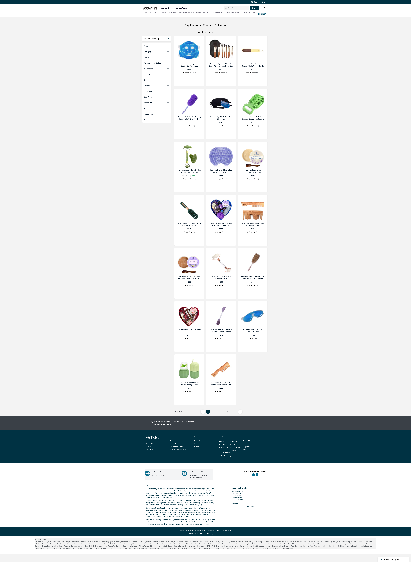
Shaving (221, 441)
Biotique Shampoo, (157, 546)
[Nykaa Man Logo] (150, 7)
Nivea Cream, (179, 542)
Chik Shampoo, (185, 548)
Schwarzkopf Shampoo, (255, 546)
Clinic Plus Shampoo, (260, 544)
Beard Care (233, 441)
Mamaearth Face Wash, (56, 542)
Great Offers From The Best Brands (158, 2)
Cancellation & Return (176, 447)
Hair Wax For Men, (126, 548)
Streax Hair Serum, (213, 542)
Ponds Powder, (47, 546)
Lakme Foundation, (236, 542)
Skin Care (148, 12)
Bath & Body (200, 12)
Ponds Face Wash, (190, 542)
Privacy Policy (226, 530)
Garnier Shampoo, (275, 548)
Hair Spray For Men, (223, 548)
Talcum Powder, (144, 546)
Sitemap (197, 447)
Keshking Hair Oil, (156, 548)
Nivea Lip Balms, (80, 544)
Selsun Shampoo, (180, 544)
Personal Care (223, 447)
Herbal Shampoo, (113, 548)
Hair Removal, (331, 544)
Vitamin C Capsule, (84, 546)
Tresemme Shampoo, (138, 542)
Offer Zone (197, 444)
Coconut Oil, (201, 542)
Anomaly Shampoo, (58, 548)
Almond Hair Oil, (284, 546)
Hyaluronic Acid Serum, (305, 544)
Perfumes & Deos (175, 12)
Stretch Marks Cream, (130, 546)
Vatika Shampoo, (71, 548)
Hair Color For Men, (295, 542)
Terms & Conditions (186, 530)
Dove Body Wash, (358, 546)
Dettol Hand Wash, (226, 546)
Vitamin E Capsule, (41, 542)
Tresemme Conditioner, (141, 548)
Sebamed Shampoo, (272, 546)
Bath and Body (247, 441)
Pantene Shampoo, (70, 546)
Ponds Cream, (270, 542)
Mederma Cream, (86, 542)
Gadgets (232, 457)
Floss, (293, 546)
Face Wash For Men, (53, 544)
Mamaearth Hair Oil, (44, 548)
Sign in (254, 8)
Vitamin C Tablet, (152, 542)
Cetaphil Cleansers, (67, 544)
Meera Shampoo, (197, 548)
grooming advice (180, 8)
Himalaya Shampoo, (240, 546)
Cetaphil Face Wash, (72, 542)
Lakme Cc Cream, (309, 542)
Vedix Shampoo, (236, 548)
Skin (244, 449)
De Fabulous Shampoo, (260, 548)
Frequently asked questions (179, 444)
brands (170, 8)
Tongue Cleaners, (185, 546)
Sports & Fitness (250, 12)
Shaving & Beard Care (234, 12)
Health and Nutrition (222, 456)
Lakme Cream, (59, 546)
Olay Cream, (213, 544)
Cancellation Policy (214, 530)
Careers (148, 446)
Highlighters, (110, 542)
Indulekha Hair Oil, (100, 544)
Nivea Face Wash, (322, 542)
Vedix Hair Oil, (204, 544)
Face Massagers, (319, 544)
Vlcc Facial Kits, (213, 546)
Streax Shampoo (288, 548)
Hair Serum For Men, (302, 546)
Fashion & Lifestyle (160, 12)
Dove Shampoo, (259, 542)
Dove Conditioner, (330, 546)
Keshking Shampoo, (345, 546)
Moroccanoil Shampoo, (98, 548)
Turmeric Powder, (236, 544)
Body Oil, (165, 548)
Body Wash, (332, 542)
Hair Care (186, 12)
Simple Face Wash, (275, 544)
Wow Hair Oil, (247, 548)
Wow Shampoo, (223, 544)
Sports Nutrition (235, 447)
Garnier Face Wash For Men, (112, 546)
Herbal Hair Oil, (174, 548)
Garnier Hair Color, (281, 542)
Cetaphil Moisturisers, (166, 542)
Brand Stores (198, 441)
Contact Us (173, 441)
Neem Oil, (195, 546)
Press (147, 452)
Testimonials (149, 455)
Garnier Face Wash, (99, 542)
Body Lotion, (248, 542)
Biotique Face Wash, (289, 544)
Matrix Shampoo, (359, 542)
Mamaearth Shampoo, (345, 542)
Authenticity (149, 449)
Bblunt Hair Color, (210, 548)
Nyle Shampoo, (96, 546)
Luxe (193, 12)
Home (223, 12)
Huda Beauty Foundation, (355, 544)
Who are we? (150, 443)
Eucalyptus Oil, (248, 544)
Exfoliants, (89, 544)
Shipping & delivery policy (178, 449)
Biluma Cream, (341, 544)
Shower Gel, (203, 546)
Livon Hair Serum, (126, 544)
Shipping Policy (200, 530)
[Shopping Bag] (265, 8)
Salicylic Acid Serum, (171, 546)
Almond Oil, (41, 544)
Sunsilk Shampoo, (150, 544)
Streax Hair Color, (192, 544)
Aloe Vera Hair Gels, (317, 546)
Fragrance (246, 447)
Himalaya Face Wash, (123, 542)
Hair (244, 444)
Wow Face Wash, (138, 544)
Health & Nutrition (213, 12)
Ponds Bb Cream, (113, 544)
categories (162, 8)
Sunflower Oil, (225, 542)
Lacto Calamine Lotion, (165, 544)
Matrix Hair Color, (84, 548)
